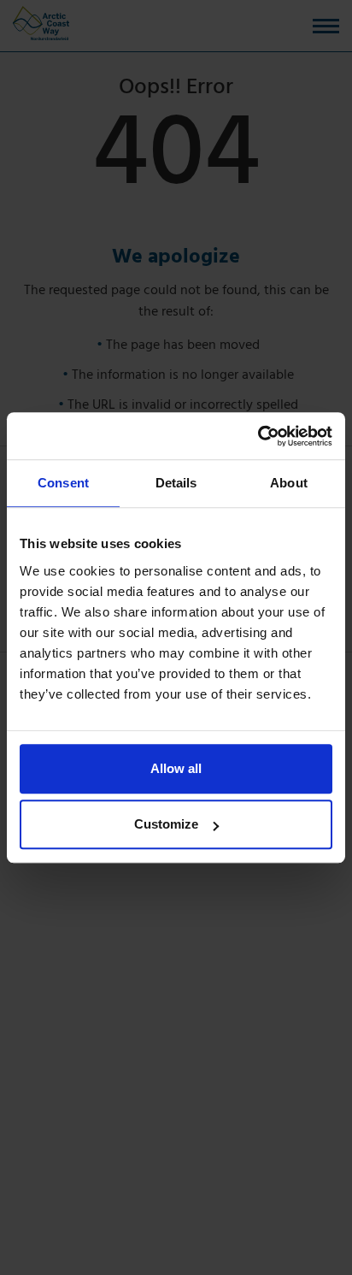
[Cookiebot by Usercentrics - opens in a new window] (257, 436)
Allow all (176, 768)
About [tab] (289, 482)
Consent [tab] (63, 482)
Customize (166, 824)
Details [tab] (176, 482)
